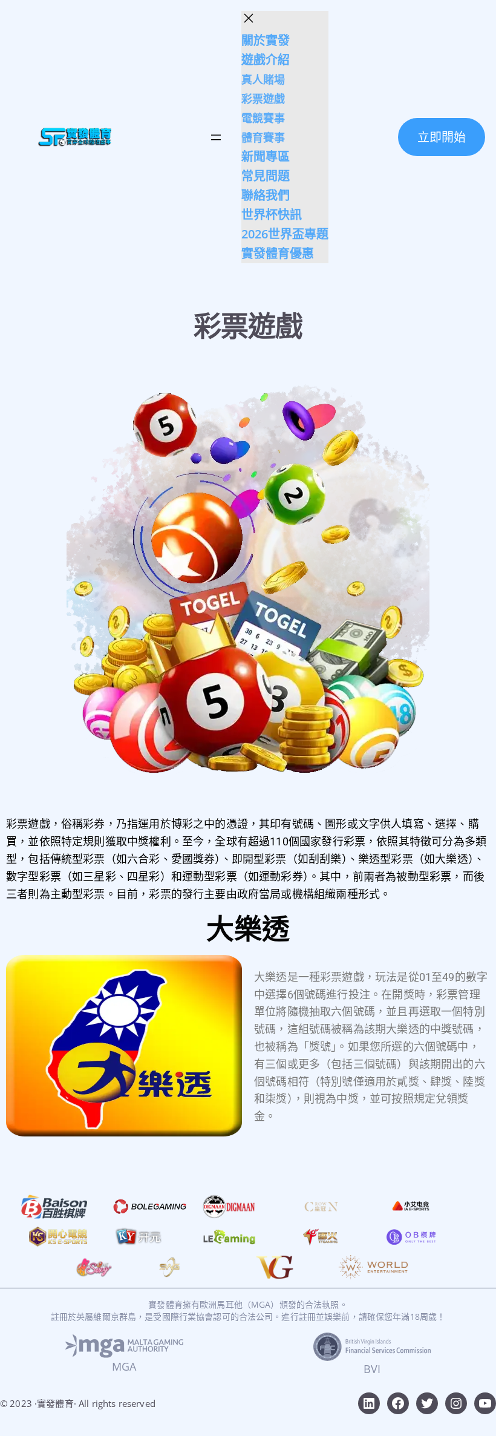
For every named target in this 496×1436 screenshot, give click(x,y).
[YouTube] (485, 1403)
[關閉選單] (248, 18)
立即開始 (441, 137)
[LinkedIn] (369, 1403)
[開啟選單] (216, 137)
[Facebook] (398, 1403)
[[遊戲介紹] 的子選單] (293, 60)
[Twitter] (427, 1403)
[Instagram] (456, 1403)
